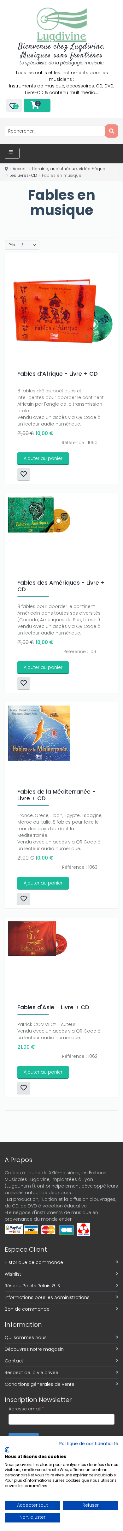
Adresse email (26, 1409)
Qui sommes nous (26, 1337)
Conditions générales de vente (39, 1384)
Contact (14, 1361)
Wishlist (13, 1274)
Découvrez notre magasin (34, 1349)
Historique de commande (34, 1262)
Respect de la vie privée (31, 1372)
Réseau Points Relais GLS (32, 1286)
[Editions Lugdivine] (62, 25)
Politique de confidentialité (88, 1444)
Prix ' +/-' (17, 245)
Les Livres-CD (23, 175)
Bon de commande (27, 1309)
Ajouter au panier (43, 458)
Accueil (20, 169)
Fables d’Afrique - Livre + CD (57, 374)
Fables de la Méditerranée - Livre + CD (56, 795)
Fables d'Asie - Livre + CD (53, 1007)
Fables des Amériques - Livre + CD (61, 586)
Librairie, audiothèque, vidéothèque (68, 169)
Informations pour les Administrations (47, 1297)
